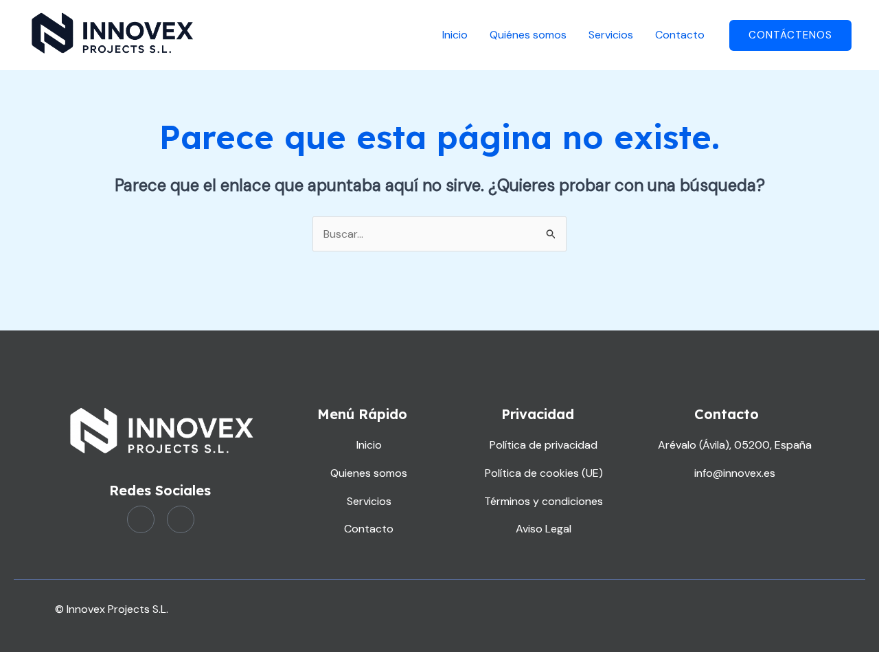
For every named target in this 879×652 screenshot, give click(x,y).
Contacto (680, 34)
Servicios (611, 34)
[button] (790, 35)
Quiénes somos (528, 34)
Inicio (455, 34)
